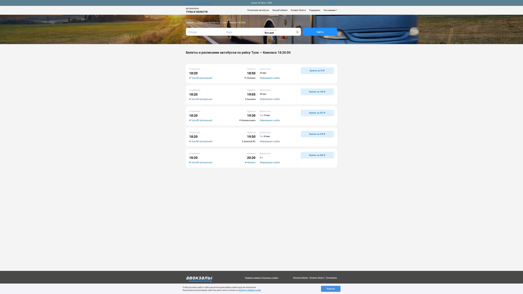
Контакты (332, 3)
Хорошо (330, 288)
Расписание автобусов (258, 10)
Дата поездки (271, 30)
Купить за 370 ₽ (317, 134)
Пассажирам (329, 10)
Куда (229, 32)
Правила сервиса (253, 278)
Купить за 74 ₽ (317, 70)
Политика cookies (270, 278)
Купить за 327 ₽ (317, 113)
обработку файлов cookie (249, 290)
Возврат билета (298, 10)
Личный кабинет (280, 10)
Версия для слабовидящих (198, 3)
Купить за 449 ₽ (317, 155)
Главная (189, 22)
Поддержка (314, 10)
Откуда (192, 32)
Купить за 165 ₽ (317, 92)
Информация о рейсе (270, 78)
